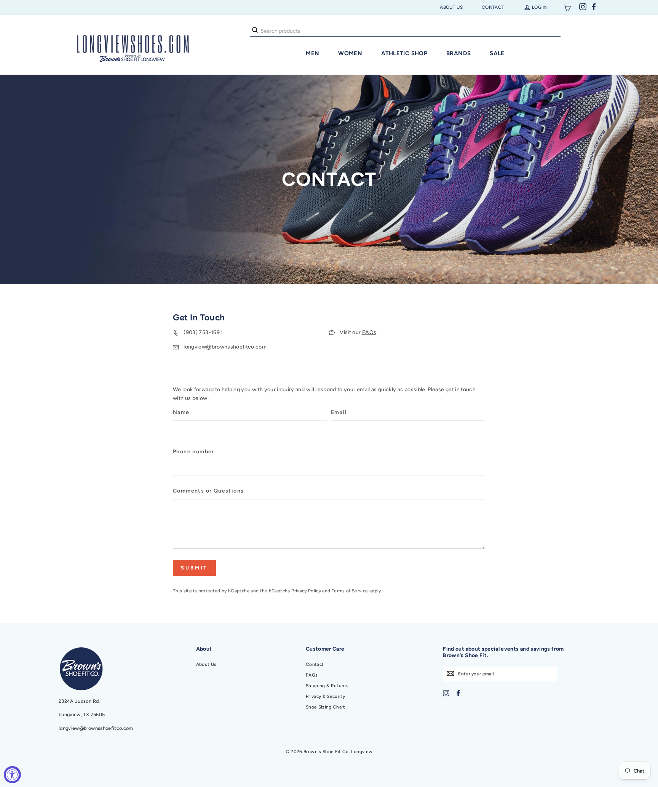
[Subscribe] (450, 673)
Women (350, 53)
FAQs (369, 332)
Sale (497, 53)
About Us (451, 7)
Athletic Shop (404, 53)
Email (339, 412)
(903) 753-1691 (203, 332)
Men (312, 53)
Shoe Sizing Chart (325, 707)
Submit (194, 568)
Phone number (193, 451)
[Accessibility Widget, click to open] (12, 774)
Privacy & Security (325, 696)
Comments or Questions (208, 491)
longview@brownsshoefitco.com (225, 347)
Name (181, 412)
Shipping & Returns (327, 685)
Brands (458, 53)
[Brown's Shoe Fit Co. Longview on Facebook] (458, 692)
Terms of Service (350, 590)
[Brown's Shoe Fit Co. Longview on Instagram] (446, 692)
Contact (493, 7)
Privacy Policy (306, 590)
